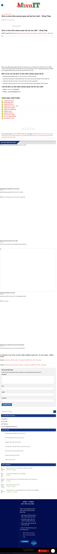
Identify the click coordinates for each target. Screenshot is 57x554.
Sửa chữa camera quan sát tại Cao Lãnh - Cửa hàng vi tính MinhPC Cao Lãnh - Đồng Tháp (25, 365)
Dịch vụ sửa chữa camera (24, 135)
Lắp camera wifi (25, 515)
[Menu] (2, 5)
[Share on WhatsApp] (22, 129)
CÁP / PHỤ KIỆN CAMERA (9, 116)
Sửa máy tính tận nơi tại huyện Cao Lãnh (14, 450)
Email (3, 392)
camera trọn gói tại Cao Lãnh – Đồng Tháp (42, 33)
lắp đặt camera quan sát (19, 33)
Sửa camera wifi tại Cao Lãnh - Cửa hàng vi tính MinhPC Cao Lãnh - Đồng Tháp (23, 360)
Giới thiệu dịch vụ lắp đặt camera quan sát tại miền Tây (17, 446)
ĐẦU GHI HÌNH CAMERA (9, 114)
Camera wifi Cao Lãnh (10, 459)
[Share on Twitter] (27, 129)
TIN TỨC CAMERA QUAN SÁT (7, 14)
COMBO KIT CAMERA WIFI (9, 109)
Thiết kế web (25, 549)
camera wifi (29, 33)
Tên (3, 386)
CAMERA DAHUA (7, 111)
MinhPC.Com (31, 549)
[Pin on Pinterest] (31, 129)
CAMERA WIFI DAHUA (8, 100)
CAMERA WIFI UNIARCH (9, 107)
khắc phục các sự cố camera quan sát (39, 135)
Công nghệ (3, 419)
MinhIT (22, 508)
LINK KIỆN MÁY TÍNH (8, 118)
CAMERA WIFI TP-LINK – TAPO (10, 106)
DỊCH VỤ (3, 421)
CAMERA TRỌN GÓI (8, 113)
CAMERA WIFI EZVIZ (8, 104)
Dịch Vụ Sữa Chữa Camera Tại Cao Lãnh (14, 437)
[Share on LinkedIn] (34, 129)
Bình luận (4, 374)
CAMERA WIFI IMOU (8, 102)
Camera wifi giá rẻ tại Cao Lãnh (12, 455)
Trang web (4, 398)
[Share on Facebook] (24, 129)
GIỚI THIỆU (3, 424)
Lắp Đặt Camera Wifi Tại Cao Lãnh (13, 442)
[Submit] (54, 411)
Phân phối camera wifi (26, 519)
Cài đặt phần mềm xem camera (39, 133)
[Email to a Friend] (29, 129)
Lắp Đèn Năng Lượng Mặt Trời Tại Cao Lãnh (15, 433)
